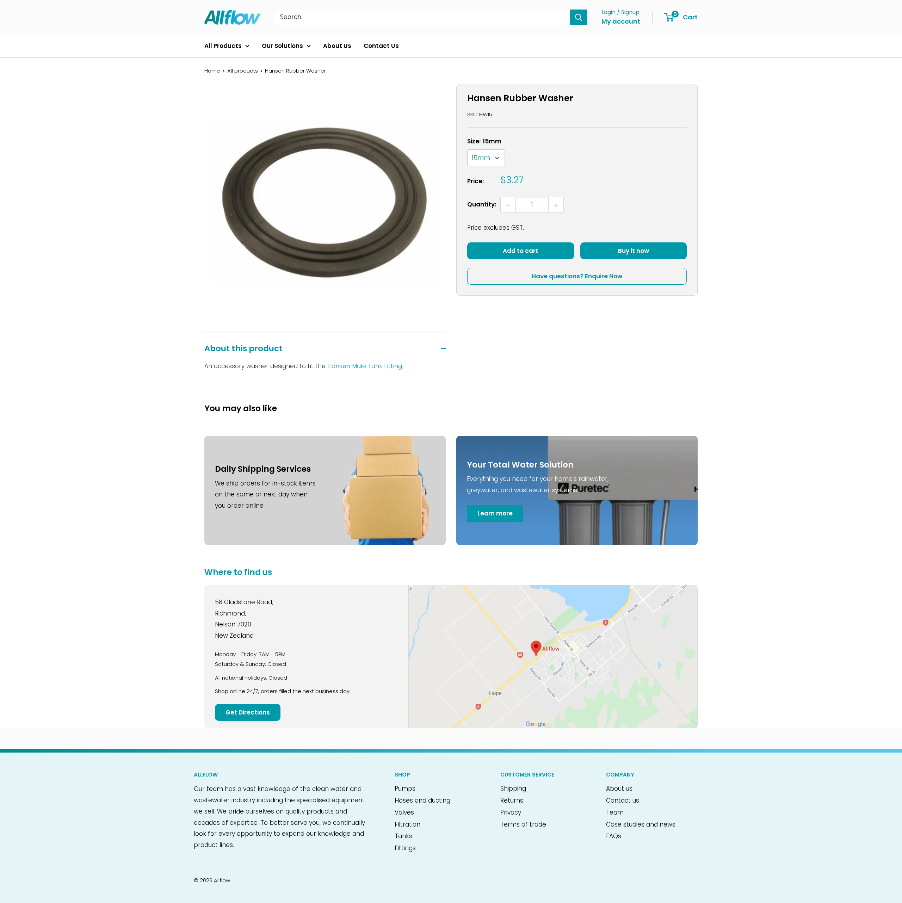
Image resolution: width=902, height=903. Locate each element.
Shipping (513, 788)
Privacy (510, 812)
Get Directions (248, 712)
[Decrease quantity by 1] (508, 205)
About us (619, 788)
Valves (404, 812)
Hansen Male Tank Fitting (364, 366)
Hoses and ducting (422, 800)
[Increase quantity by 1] (556, 205)
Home (212, 70)
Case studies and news (640, 824)
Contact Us (381, 46)
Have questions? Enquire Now (577, 276)
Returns (511, 800)
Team (615, 812)
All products (242, 70)
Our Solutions (282, 46)
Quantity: (481, 204)
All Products (223, 46)
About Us (337, 46)
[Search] (578, 17)
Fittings (405, 848)
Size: (484, 141)
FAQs (613, 836)
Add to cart (520, 251)
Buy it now (633, 251)
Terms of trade (523, 824)
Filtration (407, 824)
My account (620, 21)
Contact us (622, 800)
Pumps (405, 788)
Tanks (403, 836)
